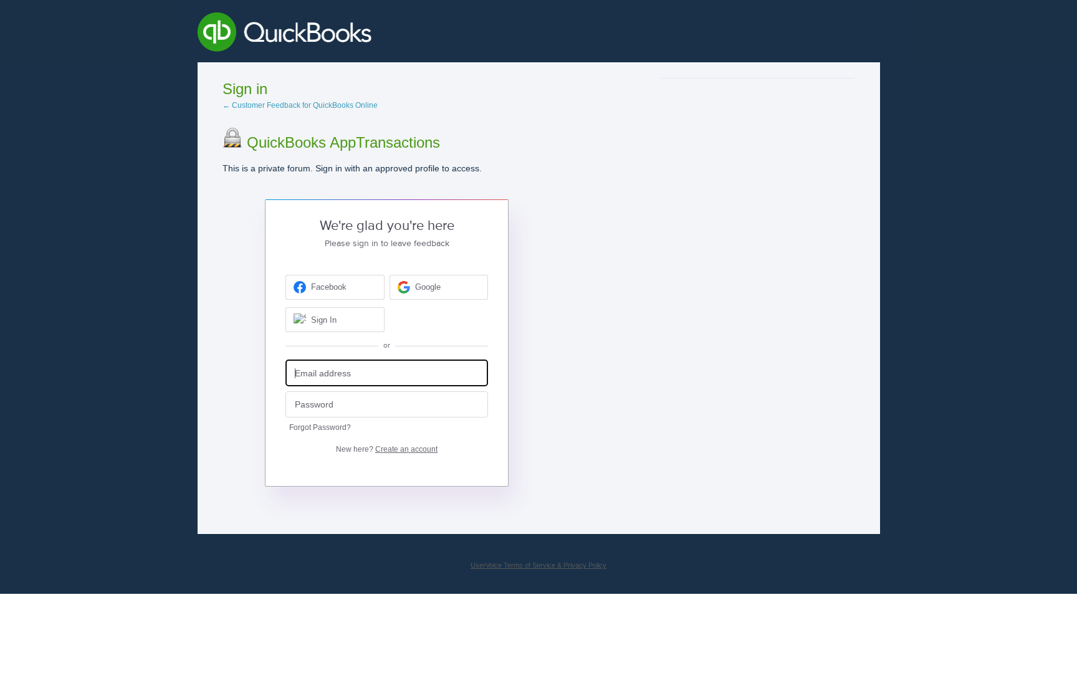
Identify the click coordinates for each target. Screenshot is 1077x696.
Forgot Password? (320, 427)
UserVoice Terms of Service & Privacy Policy (538, 565)
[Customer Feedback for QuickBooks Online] (375, 34)
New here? (387, 449)
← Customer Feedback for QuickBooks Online (300, 105)
